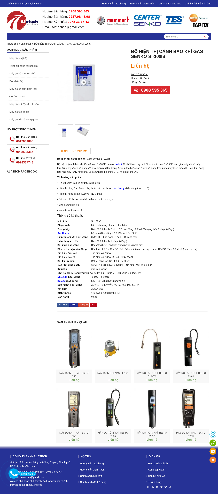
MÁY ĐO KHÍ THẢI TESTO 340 (74, 375)
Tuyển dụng (154, 482)
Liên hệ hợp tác (156, 476)
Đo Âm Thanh (17, 96)
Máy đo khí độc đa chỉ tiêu (24, 104)
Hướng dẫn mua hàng (114, 3)
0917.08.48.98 (79, 16)
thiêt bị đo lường (44, 481)
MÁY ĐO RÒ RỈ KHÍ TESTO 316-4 (113, 434)
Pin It (93, 304)
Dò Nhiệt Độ (16, 81)
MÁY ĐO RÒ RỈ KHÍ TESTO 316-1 (191, 375)
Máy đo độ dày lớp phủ (22, 73)
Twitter (74, 304)
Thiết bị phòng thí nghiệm (23, 65)
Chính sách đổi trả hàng (198, 3)
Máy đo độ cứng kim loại (23, 88)
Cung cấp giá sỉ (156, 469)
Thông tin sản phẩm (74, 151)
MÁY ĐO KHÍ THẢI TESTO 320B (190, 434)
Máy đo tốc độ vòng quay (23, 119)
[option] (65, 133)
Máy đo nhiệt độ (18, 58)
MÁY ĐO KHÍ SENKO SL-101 (112, 373)
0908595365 (24, 152)
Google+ (84, 304)
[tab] (74, 151)
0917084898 (24, 141)
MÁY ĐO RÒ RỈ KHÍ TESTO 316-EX (152, 375)
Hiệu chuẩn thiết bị (158, 463)
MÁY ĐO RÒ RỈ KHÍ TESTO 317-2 (152, 434)
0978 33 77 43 (78, 21)
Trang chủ (12, 43)
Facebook (63, 304)
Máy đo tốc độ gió (19, 111)
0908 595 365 (79, 11)
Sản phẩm (26, 43)
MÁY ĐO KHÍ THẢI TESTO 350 (74, 434)
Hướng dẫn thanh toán (142, 3)
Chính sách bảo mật (170, 3)
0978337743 (24, 162)
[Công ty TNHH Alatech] (22, 20)
